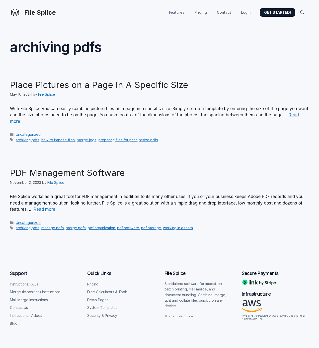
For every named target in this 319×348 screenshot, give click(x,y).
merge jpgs (86, 140)
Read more (44, 209)
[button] (302, 12)
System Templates (102, 307)
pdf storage (151, 228)
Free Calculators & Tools (107, 292)
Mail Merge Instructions (29, 300)
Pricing (200, 12)
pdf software (128, 228)
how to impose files (58, 140)
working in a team (178, 228)
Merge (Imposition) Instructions (35, 292)
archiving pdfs (27, 140)
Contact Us (19, 307)
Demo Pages (97, 300)
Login (246, 12)
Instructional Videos (26, 315)
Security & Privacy (102, 315)
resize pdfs (148, 140)
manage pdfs (52, 228)
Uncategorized (28, 134)
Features (176, 12)
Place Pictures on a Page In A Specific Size (99, 84)
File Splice (40, 12)
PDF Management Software (67, 172)
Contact (224, 12)
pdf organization (101, 228)
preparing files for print (117, 140)
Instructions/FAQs (24, 284)
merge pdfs (76, 228)
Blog (13, 323)
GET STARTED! (277, 12)
